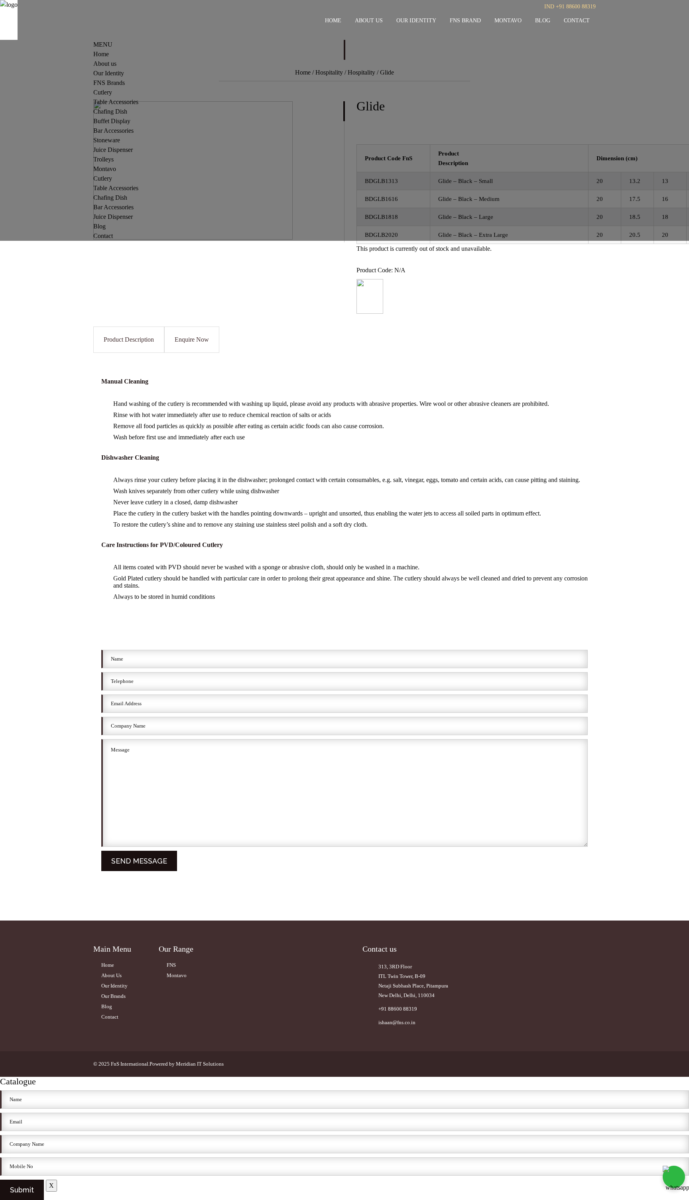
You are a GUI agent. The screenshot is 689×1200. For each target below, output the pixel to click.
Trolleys (103, 159)
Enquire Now (192, 339)
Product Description (129, 339)
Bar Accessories (113, 130)
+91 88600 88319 (397, 1009)
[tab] (128, 340)
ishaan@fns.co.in (396, 1022)
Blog (542, 21)
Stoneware (106, 140)
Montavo (508, 21)
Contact (577, 21)
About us (369, 21)
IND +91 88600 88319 (570, 7)
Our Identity (416, 21)
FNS (171, 965)
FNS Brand (465, 21)
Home (333, 21)
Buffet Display (111, 121)
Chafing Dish (110, 111)
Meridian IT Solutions (200, 1064)
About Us (111, 975)
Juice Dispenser (113, 149)
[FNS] (369, 311)
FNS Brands (109, 82)
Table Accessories (115, 101)
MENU (102, 44)
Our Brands (113, 996)
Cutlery (102, 92)
